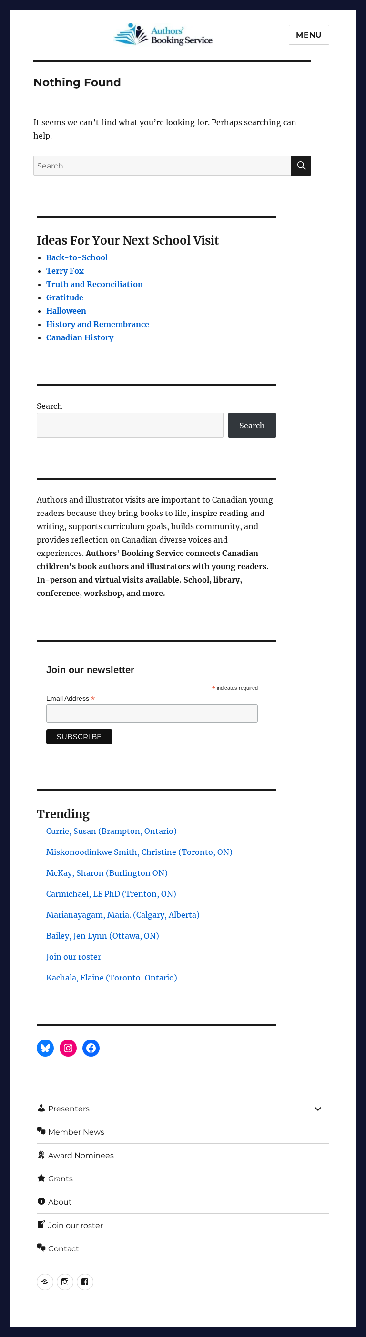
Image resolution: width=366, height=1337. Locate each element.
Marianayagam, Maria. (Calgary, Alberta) (123, 915)
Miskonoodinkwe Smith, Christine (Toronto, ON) (139, 852)
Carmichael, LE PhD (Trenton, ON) (111, 894)
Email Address (70, 698)
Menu (309, 35)
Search (49, 406)
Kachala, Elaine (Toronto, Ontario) (111, 977)
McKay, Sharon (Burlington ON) (107, 873)
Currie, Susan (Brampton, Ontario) (111, 831)
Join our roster (73, 956)
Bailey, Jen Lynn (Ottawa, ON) (102, 936)
